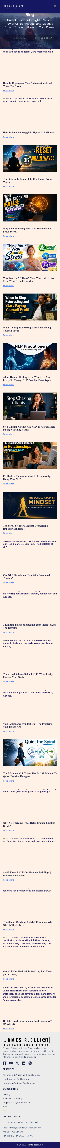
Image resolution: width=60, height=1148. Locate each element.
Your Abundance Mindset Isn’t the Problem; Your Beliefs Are (27, 725)
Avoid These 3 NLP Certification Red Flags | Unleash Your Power (27, 874)
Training (6, 1094)
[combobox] (19, 38)
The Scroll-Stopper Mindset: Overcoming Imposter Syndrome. (25, 527)
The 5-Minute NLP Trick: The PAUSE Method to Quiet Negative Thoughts (30, 775)
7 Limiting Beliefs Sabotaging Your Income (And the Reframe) (29, 626)
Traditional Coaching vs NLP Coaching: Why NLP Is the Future (28, 923)
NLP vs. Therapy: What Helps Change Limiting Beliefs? (29, 824)
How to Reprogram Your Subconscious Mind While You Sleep (27, 84)
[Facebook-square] (4, 1063)
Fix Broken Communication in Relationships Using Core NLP (27, 477)
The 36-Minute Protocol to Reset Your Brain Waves (27, 180)
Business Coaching (12, 1098)
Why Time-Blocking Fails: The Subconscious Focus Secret (27, 230)
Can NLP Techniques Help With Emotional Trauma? (26, 576)
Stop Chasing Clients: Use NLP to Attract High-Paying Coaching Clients (29, 428)
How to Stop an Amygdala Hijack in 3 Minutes (29, 132)
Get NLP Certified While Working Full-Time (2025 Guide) (27, 973)
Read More (8, 90)
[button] (55, 6)
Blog (5, 1110)
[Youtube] (11, 1063)
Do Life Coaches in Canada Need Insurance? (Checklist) (27, 1022)
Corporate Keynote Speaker (16, 1102)
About (6, 1106)
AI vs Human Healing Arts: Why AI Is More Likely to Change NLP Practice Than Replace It (29, 378)
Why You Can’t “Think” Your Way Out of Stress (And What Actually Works (29, 279)
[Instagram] (30, 1063)
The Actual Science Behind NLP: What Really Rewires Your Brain (28, 675)
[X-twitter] (17, 1063)
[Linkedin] (24, 1063)
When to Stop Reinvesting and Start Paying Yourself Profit (27, 329)
